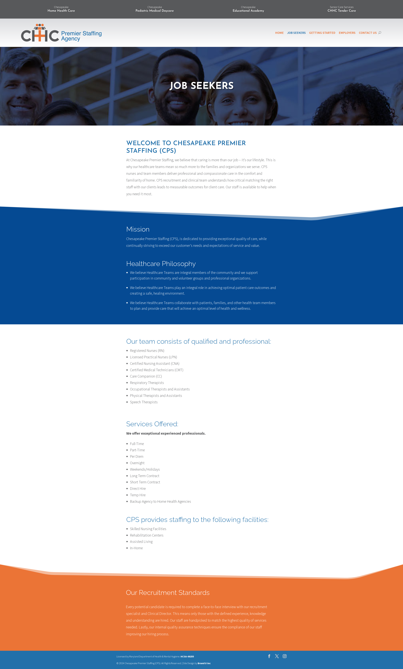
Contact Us (368, 33)
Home (279, 33)
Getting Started (322, 33)
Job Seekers (296, 33)
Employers (347, 33)
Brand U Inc (204, 663)
